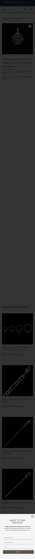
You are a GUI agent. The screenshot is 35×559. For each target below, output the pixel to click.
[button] (32, 516)
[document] (17, 279)
